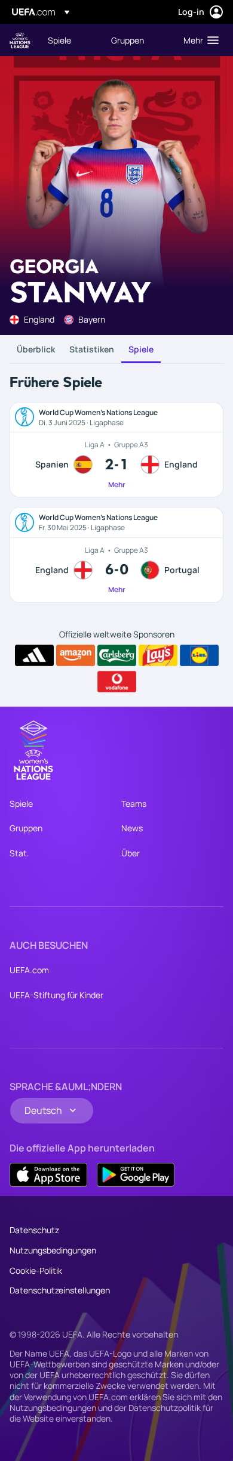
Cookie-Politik (36, 1270)
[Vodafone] (116, 681)
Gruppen (26, 828)
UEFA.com (29, 970)
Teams (133, 803)
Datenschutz (34, 1230)
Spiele (141, 349)
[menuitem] (69, 40)
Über (130, 853)
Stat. (19, 853)
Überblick (36, 349)
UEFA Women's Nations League (20, 40)
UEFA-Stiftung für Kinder (56, 995)
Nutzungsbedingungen (53, 1250)
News (132, 828)
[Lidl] (199, 655)
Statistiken (91, 349)
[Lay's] (158, 655)
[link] (59, 40)
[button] (198, 40)
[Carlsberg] (116, 655)
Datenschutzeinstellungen (60, 1290)
